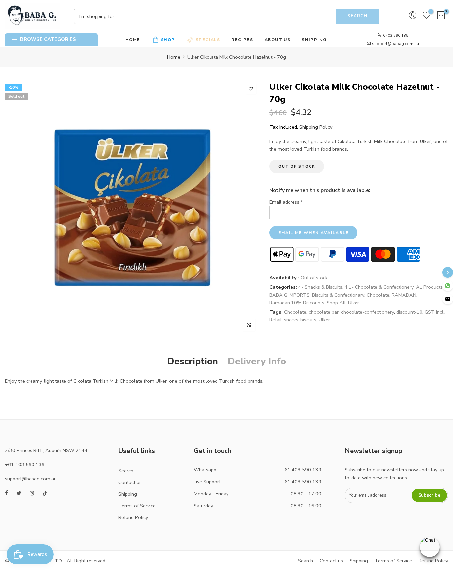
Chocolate (378, 295)
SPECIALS (208, 39)
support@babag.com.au (395, 43)
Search (357, 16)
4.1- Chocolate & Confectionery (379, 287)
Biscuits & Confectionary (338, 295)
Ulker (324, 319)
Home (173, 57)
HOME (132, 39)
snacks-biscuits (300, 319)
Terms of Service (137, 505)
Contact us (130, 482)
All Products (429, 287)
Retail (275, 319)
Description (192, 361)
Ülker (353, 302)
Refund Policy (133, 517)
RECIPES (242, 39)
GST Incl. (434, 312)
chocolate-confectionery (367, 312)
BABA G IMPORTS (289, 295)
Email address (286, 202)
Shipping (127, 494)
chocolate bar (324, 312)
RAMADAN (404, 295)
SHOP (168, 39)
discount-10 (409, 312)
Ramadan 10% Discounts (296, 302)
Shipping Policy (315, 127)
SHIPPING (314, 39)
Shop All (336, 302)
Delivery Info (257, 361)
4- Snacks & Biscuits (320, 287)
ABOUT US (277, 39)
